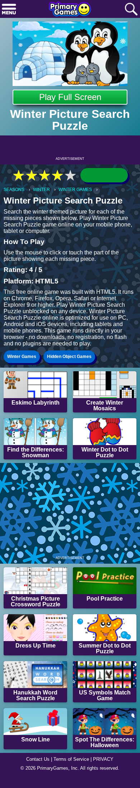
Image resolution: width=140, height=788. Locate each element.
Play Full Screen (70, 97)
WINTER (41, 189)
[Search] (131, 9)
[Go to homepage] (70, 9)
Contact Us (38, 759)
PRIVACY (103, 759)
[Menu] (9, 9)
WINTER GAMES (75, 189)
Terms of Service (71, 759)
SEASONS (14, 189)
